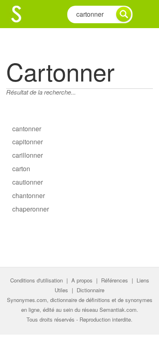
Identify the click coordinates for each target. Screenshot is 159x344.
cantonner (26, 128)
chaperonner (30, 209)
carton (21, 168)
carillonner (27, 155)
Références (114, 280)
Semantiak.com (118, 309)
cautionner (27, 182)
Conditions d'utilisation (36, 280)
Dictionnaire (90, 290)
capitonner (27, 141)
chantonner (28, 195)
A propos (82, 280)
